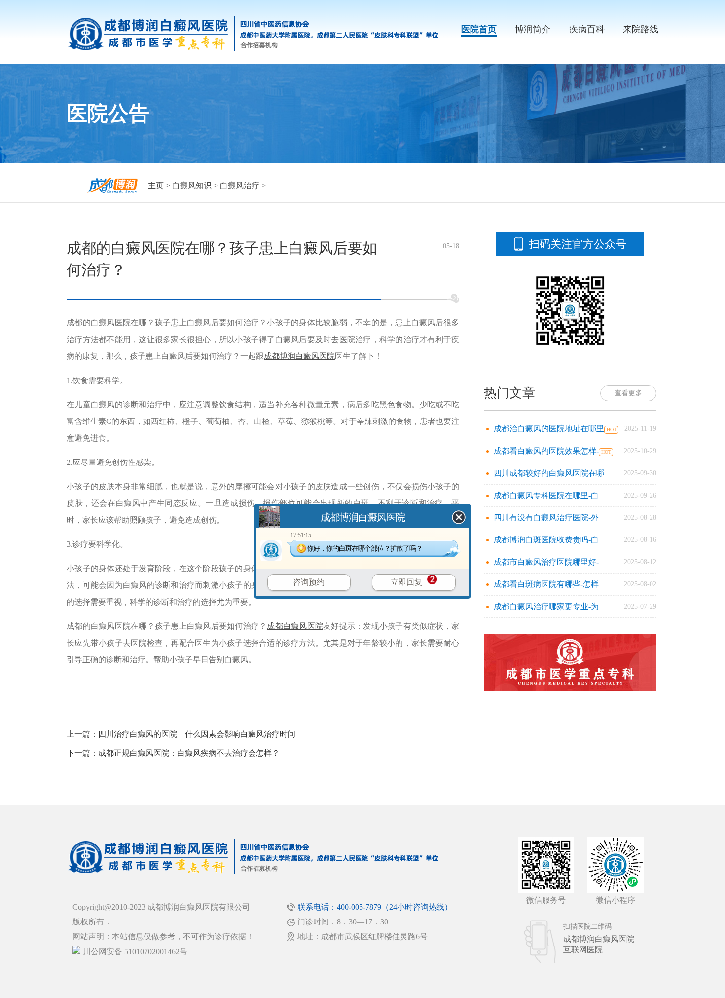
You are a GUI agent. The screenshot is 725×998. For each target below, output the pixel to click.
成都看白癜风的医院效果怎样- (546, 451)
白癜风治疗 (239, 185)
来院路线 (640, 29)
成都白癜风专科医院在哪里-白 (546, 495)
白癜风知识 (192, 185)
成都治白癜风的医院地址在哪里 (549, 428)
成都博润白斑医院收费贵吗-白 (546, 540)
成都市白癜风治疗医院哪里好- (546, 562)
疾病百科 (587, 29)
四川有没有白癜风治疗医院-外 (546, 517)
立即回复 (406, 582)
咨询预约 (309, 582)
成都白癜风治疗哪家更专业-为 (546, 606)
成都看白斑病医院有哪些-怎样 (546, 584)
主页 (156, 185)
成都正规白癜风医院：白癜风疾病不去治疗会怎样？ (189, 753)
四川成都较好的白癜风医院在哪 (549, 473)
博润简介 (532, 29)
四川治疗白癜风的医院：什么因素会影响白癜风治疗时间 (196, 734)
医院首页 (479, 29)
